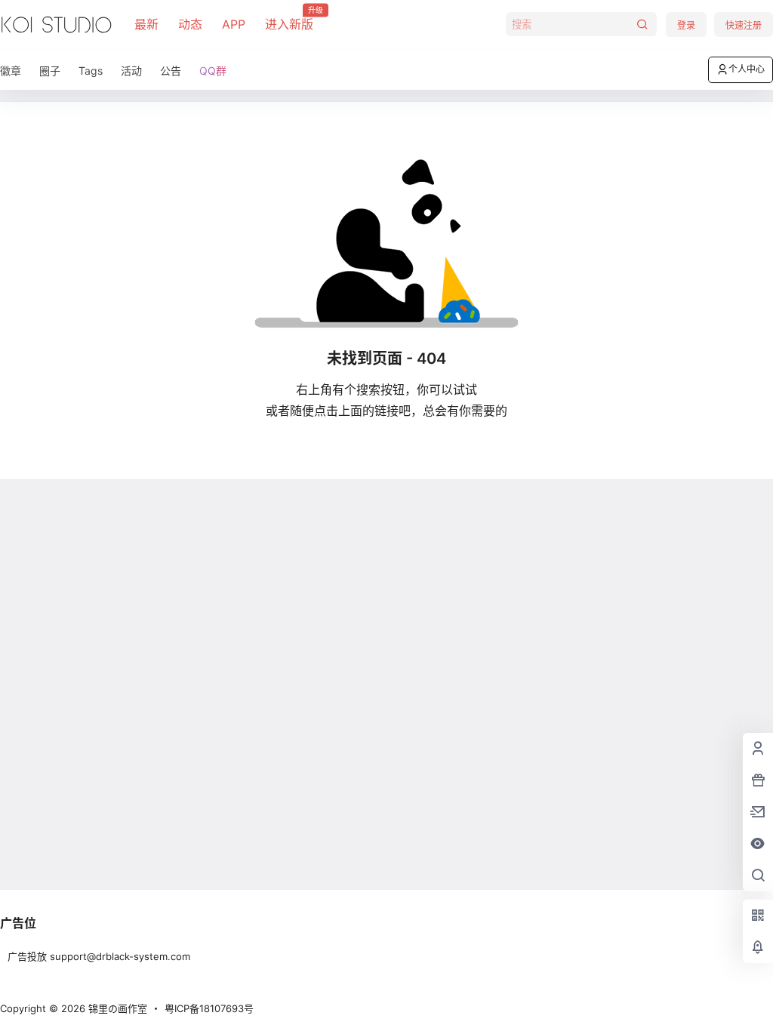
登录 (686, 25)
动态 (190, 24)
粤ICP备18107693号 (209, 1008)
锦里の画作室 (116, 1008)
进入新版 (289, 18)
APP (233, 24)
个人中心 (746, 69)
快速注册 (743, 25)
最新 (146, 24)
